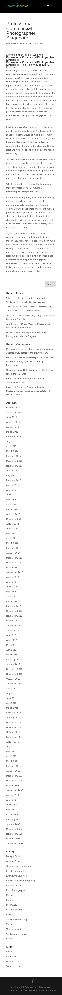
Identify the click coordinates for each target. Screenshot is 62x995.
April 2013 (11, 596)
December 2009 (14, 775)
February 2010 (13, 766)
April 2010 (11, 756)
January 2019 (13, 422)
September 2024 (14, 412)
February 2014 (13, 548)
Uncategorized (13, 929)
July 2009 (11, 800)
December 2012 (14, 611)
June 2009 (11, 804)
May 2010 (11, 751)
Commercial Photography (19, 866)
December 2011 (14, 669)
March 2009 (12, 814)
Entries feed (12, 956)
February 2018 (13, 436)
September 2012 (14, 625)
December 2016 (14, 461)
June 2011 (11, 698)
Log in (9, 951)
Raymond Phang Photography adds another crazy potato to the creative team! (29, 391)
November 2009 (14, 780)
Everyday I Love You (16, 876)
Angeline (13, 43)
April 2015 (11, 504)
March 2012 (12, 654)
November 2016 (14, 465)
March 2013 (12, 601)
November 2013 (14, 562)
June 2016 (11, 470)
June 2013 (11, 586)
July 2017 (11, 441)
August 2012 (12, 630)
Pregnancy (11, 904)
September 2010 (14, 737)
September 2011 (14, 683)
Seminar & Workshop (17, 919)
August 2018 (12, 427)
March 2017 (12, 451)
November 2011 (14, 674)
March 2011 (12, 708)
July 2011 (11, 693)
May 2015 (11, 499)
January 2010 (13, 771)
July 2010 (11, 746)
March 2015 (12, 509)
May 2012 (11, 645)
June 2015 (11, 494)
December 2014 (14, 519)
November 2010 (14, 727)
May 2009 (11, 809)
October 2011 (13, 679)
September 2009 (14, 790)
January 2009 (13, 824)
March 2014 (12, 543)
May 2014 (11, 533)
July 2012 (11, 635)
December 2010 (14, 722)
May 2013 (11, 591)
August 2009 (12, 795)
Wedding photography (17, 934)
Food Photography (15, 890)
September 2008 (14, 843)
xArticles (39, 43)
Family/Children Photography (20, 880)
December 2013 (14, 557)
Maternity (11, 895)
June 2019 (11, 417)
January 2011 (13, 717)
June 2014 (11, 528)
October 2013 (13, 567)
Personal (10, 900)
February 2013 (13, 606)
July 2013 (11, 582)
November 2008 (14, 834)
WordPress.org (13, 966)
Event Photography (15, 871)
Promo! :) (11, 914)
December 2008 (14, 829)
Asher (52, 990)
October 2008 (13, 838)
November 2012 (14, 616)
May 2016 (11, 475)
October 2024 (13, 407)
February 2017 (13, 456)
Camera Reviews (14, 861)
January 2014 (13, 553)
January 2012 (13, 664)
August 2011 (12, 688)
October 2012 (13, 620)
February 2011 (13, 712)
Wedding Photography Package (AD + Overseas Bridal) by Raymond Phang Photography (30, 361)
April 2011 (11, 703)
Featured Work (13, 885)
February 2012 (13, 659)
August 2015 (12, 485)
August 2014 (12, 524)
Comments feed (14, 961)
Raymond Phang (14, 387)
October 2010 (13, 732)
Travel (9, 924)
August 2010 (12, 742)
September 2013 (14, 572)
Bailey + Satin (13, 856)
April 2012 (11, 649)
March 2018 (12, 431)
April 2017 (11, 446)
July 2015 (11, 490)
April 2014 (11, 538)
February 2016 (13, 480)
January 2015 (13, 514)
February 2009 (13, 819)
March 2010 (12, 761)
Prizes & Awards (14, 909)
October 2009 (13, 785)
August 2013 (12, 577)
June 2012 (11, 640)
